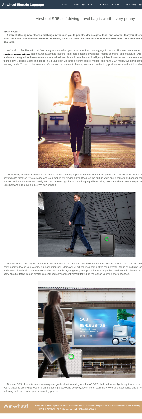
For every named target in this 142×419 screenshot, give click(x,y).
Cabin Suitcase (132, 405)
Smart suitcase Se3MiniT (110, 5)
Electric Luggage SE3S (83, 5)
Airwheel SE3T (92, 405)
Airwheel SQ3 (106, 405)
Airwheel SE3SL (62, 405)
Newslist (14, 32)
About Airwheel (47, 405)
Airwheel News (118, 405)
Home (64, 5)
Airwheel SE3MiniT (77, 405)
